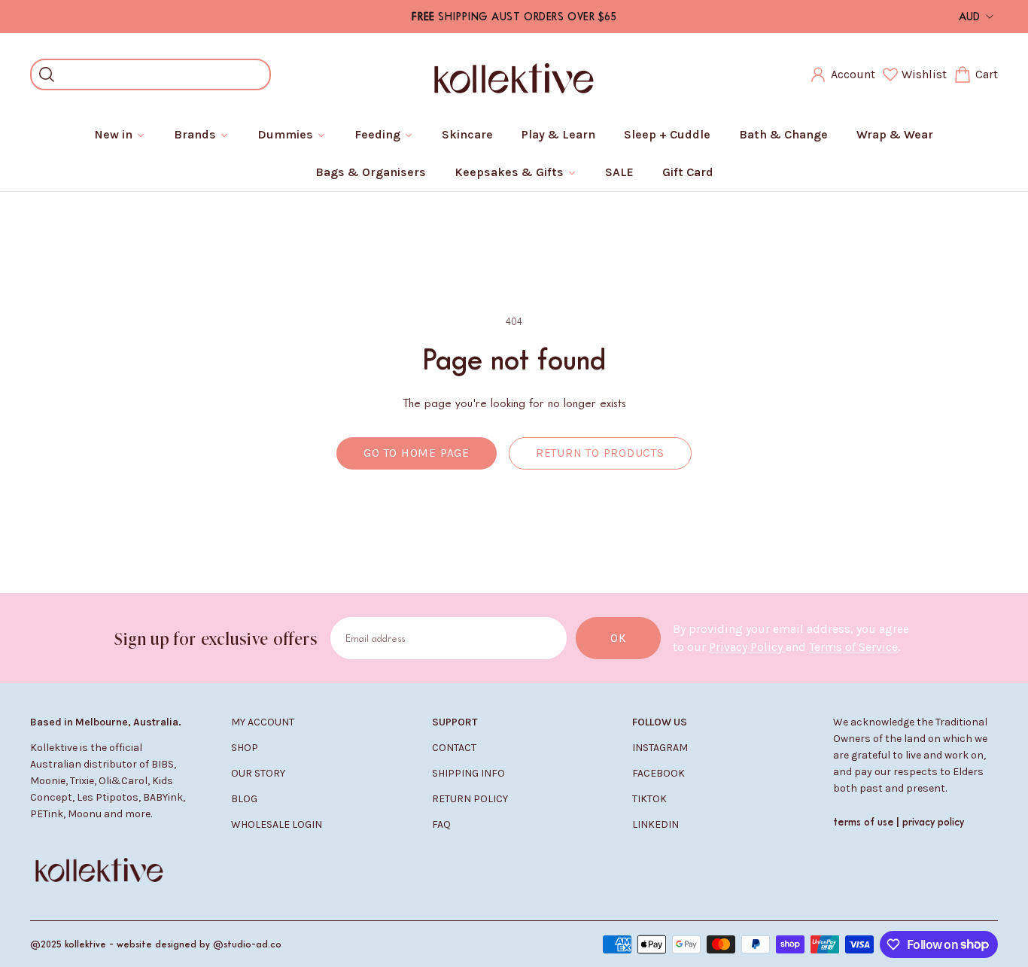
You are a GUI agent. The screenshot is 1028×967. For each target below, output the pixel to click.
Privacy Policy (747, 647)
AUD (969, 16)
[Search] (47, 74)
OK (618, 638)
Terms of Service (853, 647)
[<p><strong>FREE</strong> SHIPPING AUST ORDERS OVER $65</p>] (514, 16)
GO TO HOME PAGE (416, 453)
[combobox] (161, 74)
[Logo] (514, 74)
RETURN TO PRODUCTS (600, 453)
